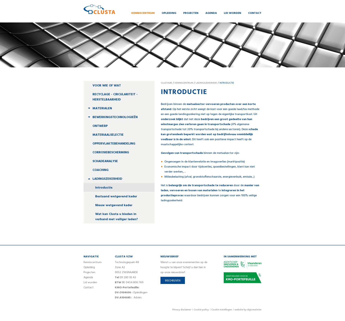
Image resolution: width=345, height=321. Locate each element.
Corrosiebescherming (111, 152)
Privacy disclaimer (181, 310)
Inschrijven (172, 280)
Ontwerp (100, 126)
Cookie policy (201, 310)
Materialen (102, 108)
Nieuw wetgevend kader (113, 205)
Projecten (190, 13)
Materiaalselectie (108, 134)
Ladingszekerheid (107, 179)
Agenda (211, 13)
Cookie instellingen (221, 310)
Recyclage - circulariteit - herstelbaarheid (115, 97)
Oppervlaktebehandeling (114, 143)
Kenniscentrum (143, 13)
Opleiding (169, 13)
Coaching (101, 170)
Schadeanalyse (105, 161)
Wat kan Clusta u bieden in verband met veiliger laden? (116, 217)
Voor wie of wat (107, 85)
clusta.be (166, 83)
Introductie (103, 187)
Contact (254, 13)
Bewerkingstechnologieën (115, 117)
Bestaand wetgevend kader (116, 196)
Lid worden (232, 13)
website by (247, 310)
